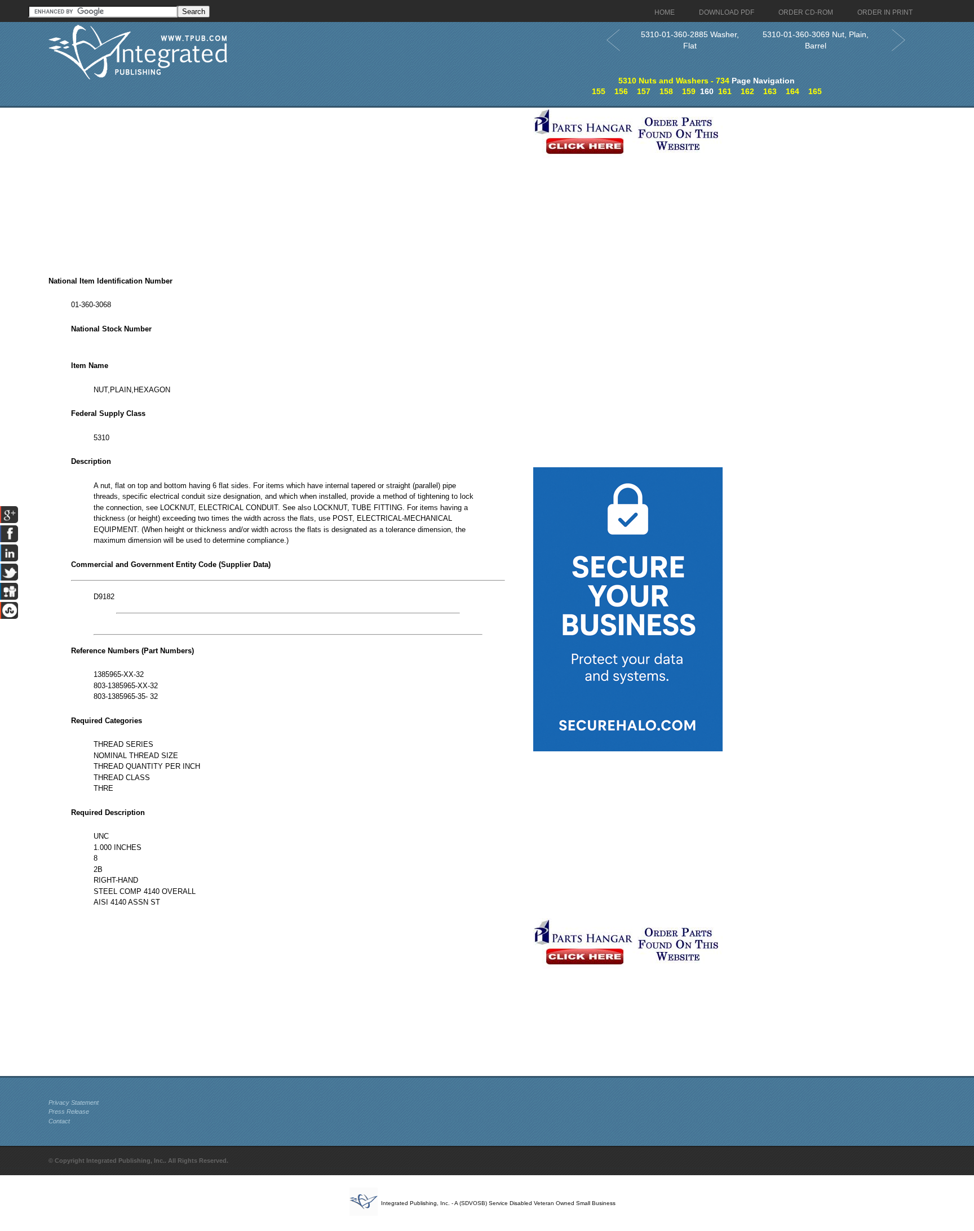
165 (815, 91)
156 (621, 91)
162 (747, 91)
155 (598, 91)
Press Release (68, 1111)
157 (643, 91)
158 (666, 91)
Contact (59, 1121)
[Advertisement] (288, 186)
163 (770, 91)
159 (689, 91)
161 (725, 91)
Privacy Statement (73, 1102)
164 (792, 91)
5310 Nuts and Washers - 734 (673, 80)
